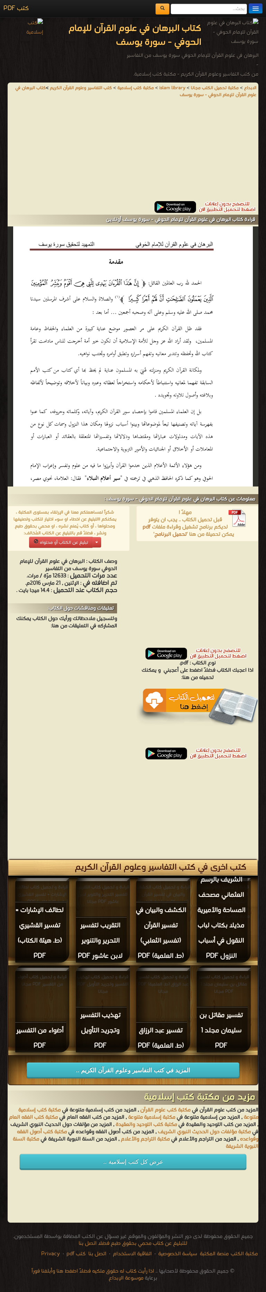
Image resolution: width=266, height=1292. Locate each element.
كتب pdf (76, 1254)
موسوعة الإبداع (126, 1278)
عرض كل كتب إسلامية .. (133, 1162)
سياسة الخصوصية (177, 1254)
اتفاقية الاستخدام (132, 1254)
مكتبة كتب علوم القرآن (165, 1110)
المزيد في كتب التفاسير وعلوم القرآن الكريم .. (133, 1070)
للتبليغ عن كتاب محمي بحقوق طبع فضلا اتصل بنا (133, 1243)
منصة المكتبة (214, 1254)
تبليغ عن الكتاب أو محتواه (63, 542)
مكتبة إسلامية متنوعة (151, 1117)
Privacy (50, 1254)
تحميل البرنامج (170, 534)
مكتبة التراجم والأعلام (145, 1139)
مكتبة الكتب (244, 1254)
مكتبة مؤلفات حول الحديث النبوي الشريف (204, 1132)
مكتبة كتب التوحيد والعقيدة (146, 1124)
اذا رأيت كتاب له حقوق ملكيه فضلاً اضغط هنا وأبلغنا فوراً (93, 1271)
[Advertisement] (133, 152)
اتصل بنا (96, 1254)
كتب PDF (16, 8)
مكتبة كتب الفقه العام (33, 1117)
